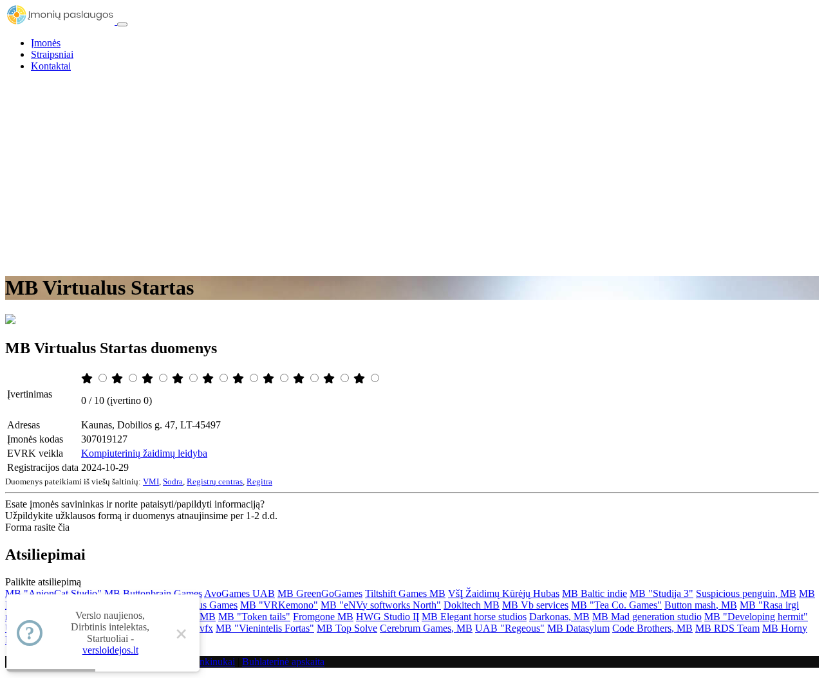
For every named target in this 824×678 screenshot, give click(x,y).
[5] (209, 378)
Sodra (173, 481)
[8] (300, 378)
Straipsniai (52, 54)
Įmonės (46, 42)
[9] (330, 378)
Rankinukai (211, 661)
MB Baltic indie (594, 593)
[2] (118, 378)
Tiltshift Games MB (405, 593)
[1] (88, 378)
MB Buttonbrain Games (153, 593)
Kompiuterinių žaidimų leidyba (144, 453)
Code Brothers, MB (652, 628)
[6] (239, 378)
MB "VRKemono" (279, 605)
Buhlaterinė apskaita (283, 661)
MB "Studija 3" (661, 593)
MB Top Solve (347, 628)
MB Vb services (535, 605)
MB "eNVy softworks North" (381, 605)
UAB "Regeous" (510, 628)
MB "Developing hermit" (756, 616)
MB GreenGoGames (319, 593)
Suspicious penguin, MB (746, 593)
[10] (360, 378)
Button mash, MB (700, 605)
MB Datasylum (578, 628)
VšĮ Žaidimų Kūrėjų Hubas (503, 593)
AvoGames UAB (239, 593)
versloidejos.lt (110, 650)
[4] (179, 378)
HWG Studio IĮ (387, 616)
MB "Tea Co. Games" (616, 605)
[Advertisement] (412, 172)
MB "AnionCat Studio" (53, 593)
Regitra (259, 481)
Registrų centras (215, 481)
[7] (270, 378)
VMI (151, 481)
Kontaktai (51, 65)
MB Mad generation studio (647, 616)
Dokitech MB (472, 605)
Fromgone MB (323, 616)
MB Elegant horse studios (474, 616)
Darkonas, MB (559, 616)
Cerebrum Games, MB (426, 628)
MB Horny (784, 628)
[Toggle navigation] (122, 24)
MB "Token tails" (254, 616)
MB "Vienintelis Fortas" (265, 628)
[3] (149, 378)
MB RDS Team (727, 628)
